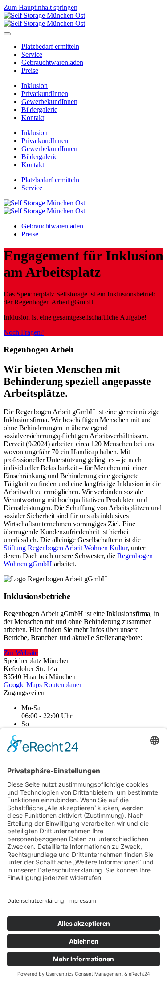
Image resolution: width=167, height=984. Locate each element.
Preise (29, 70)
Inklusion (34, 85)
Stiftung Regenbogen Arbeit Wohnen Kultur (65, 548)
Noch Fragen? (24, 332)
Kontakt (32, 117)
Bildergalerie (39, 109)
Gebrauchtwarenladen (52, 62)
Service (31, 54)
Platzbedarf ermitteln (50, 46)
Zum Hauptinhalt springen (40, 7)
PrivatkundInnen (44, 93)
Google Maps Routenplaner (42, 684)
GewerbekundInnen (49, 101)
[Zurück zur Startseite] (44, 19)
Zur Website (21, 652)
